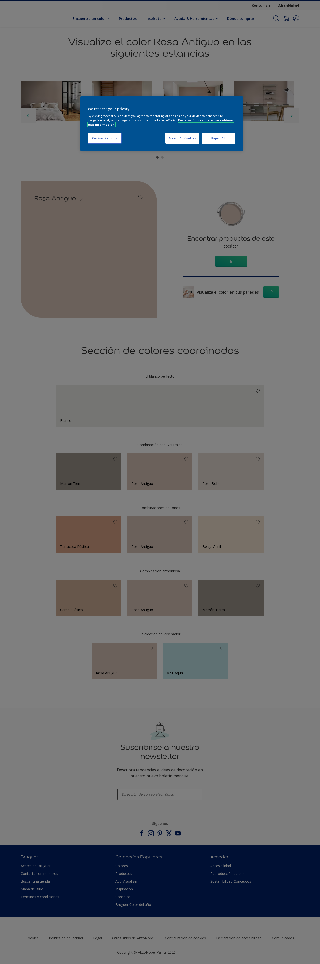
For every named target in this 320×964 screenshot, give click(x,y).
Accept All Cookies (182, 138)
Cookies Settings (105, 138)
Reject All (219, 138)
